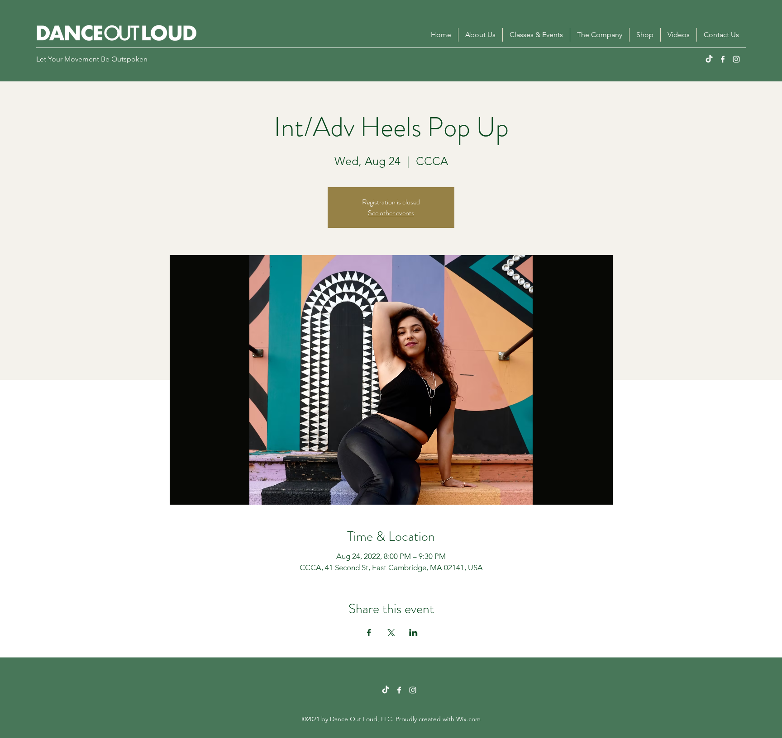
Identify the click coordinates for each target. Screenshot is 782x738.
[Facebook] (722, 59)
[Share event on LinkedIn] (413, 632)
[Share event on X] (391, 632)
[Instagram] (736, 59)
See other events (391, 213)
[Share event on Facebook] (369, 632)
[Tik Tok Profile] (385, 690)
